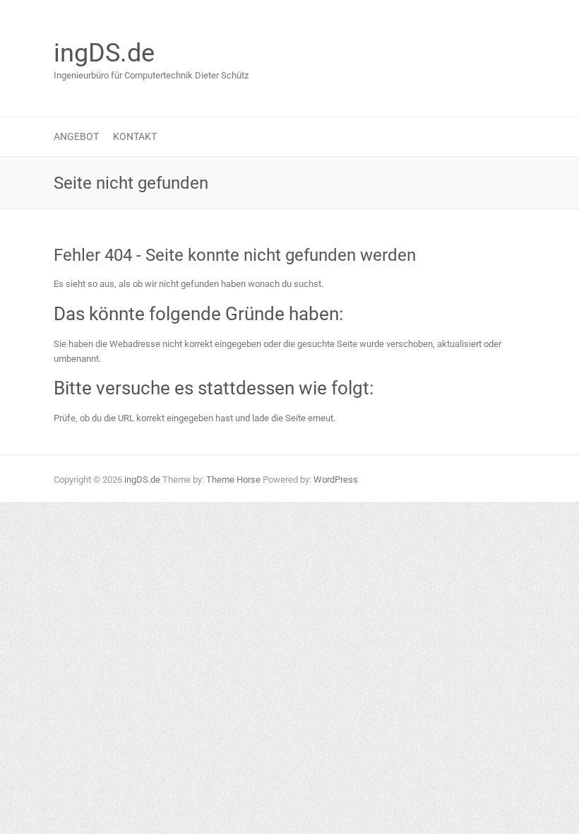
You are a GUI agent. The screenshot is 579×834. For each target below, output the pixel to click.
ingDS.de (104, 53)
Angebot (76, 136)
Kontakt (135, 136)
